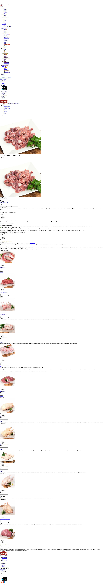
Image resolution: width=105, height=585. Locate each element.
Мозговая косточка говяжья (4, 466)
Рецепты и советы (4, 560)
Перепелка (5, 111)
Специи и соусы (6, 107)
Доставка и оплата (4, 557)
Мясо (4, 109)
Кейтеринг (3, 566)
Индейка (5, 113)
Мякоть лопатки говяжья (3, 292)
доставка (3, 83)
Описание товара (8, 206)
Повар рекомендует (3, 206)
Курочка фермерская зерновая (4, 444)
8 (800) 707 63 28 (2, 80)
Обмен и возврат (4, 558)
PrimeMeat (3, 104)
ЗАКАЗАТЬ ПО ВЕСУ (3, 197)
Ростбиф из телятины (3, 314)
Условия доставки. (32, 243)
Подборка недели (4, 563)
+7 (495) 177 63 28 (2, 569)
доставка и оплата (4, 91)
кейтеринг (3, 97)
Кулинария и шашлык (7, 108)
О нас (3, 561)
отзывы (3, 96)
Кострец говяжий (2, 391)
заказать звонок (2, 81)
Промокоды (3, 562)
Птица (3, 105)
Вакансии (3, 565)
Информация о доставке (14, 206)
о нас (2, 95)
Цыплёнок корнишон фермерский (5, 519)
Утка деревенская (2, 416)
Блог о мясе (3, 85)
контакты (3, 84)
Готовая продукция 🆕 (7, 106)
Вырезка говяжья (2, 267)
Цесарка (5, 110)
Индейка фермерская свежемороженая (5, 491)
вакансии (3, 98)
